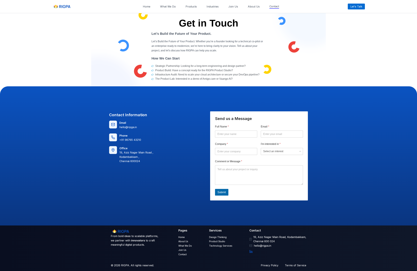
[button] (356, 6)
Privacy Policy (269, 265)
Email (265, 126)
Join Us (233, 6)
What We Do (168, 6)
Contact (274, 6)
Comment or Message (228, 161)
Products (191, 6)
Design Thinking (218, 237)
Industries (213, 6)
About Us (254, 6)
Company (221, 144)
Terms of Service (295, 265)
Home (146, 6)
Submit (221, 192)
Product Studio (217, 241)
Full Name (222, 126)
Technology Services (220, 245)
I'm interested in (270, 144)
